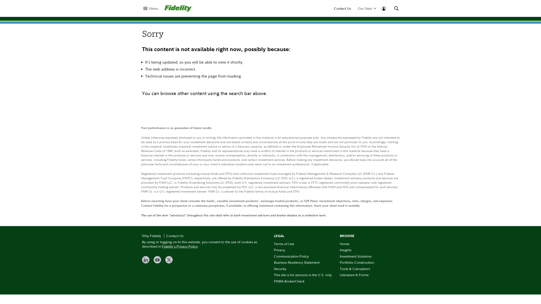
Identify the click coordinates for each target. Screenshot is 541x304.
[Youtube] (157, 259)
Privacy (279, 250)
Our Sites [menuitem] (365, 8)
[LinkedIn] (145, 259)
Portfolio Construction (357, 262)
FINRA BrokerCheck (289, 281)
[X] (169, 259)
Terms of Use (284, 244)
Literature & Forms (354, 275)
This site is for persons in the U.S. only (303, 275)
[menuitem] (150, 8)
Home (344, 244)
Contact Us (342, 8)
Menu (153, 8)
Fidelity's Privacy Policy (180, 246)
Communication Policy (291, 256)
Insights (345, 250)
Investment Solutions (356, 256)
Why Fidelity (151, 235)
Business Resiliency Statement (297, 262)
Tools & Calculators (355, 268)
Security (280, 268)
